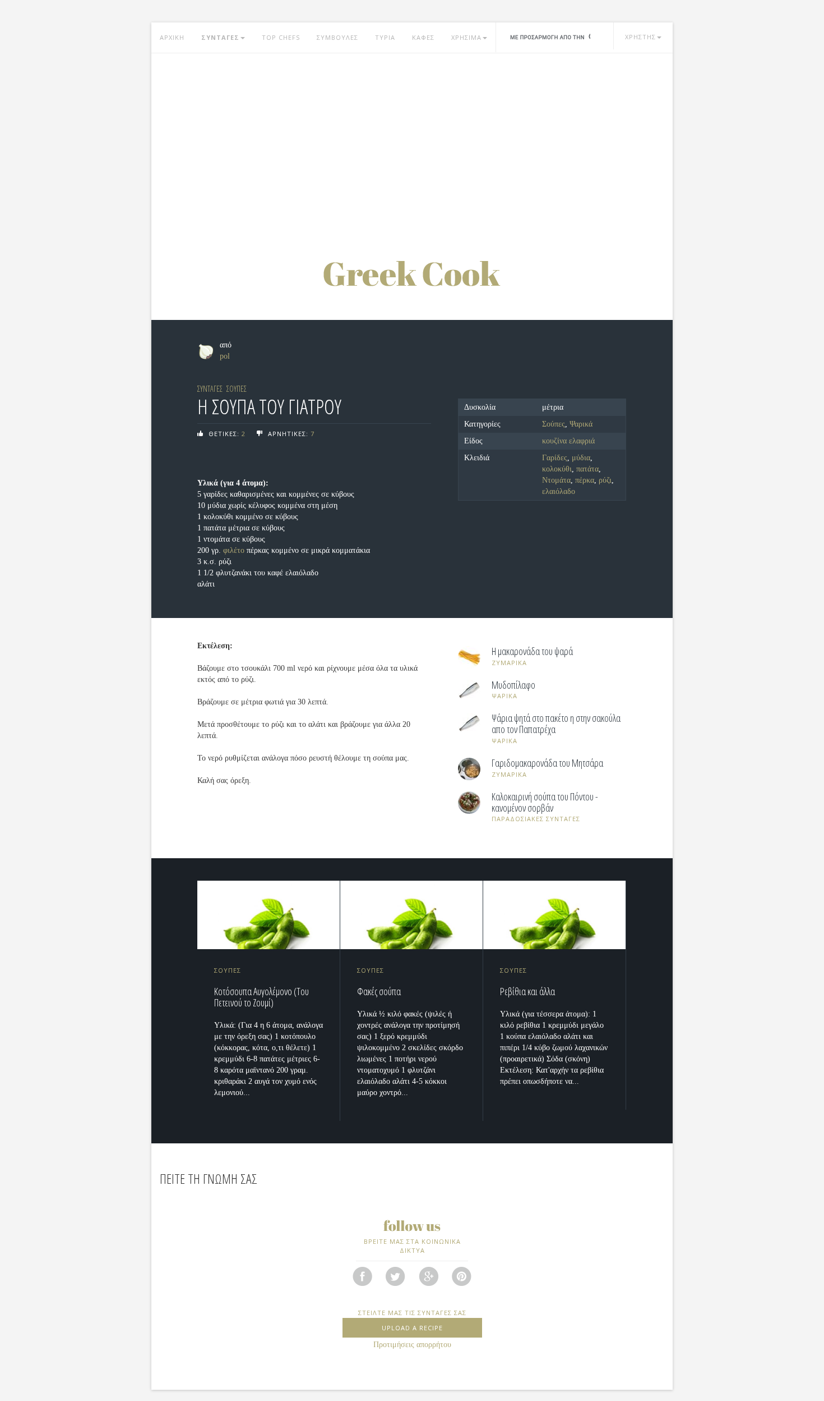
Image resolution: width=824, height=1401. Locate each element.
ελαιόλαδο (558, 491)
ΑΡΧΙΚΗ (172, 37)
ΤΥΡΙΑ (385, 37)
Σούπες (553, 424)
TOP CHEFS (281, 37)
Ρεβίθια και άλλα (527, 991)
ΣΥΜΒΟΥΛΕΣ (337, 37)
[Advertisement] (412, 143)
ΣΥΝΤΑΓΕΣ (220, 37)
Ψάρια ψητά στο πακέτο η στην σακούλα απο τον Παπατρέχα (556, 724)
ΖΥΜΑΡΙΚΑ (509, 662)
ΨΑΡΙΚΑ (504, 696)
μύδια (581, 458)
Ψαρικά (581, 424)
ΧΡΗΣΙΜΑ (466, 37)
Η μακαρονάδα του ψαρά (532, 651)
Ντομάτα (556, 480)
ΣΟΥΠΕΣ (236, 388)
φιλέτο (233, 550)
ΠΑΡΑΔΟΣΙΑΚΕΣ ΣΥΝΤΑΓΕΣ (536, 818)
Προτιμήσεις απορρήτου (412, 1344)
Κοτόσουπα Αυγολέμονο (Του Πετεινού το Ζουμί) (261, 997)
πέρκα (584, 480)
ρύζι (605, 480)
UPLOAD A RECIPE (412, 1328)
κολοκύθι (557, 469)
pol (225, 356)
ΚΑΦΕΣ (423, 37)
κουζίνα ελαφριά (568, 441)
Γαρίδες (554, 458)
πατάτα (587, 469)
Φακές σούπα (379, 991)
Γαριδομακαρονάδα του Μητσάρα (547, 763)
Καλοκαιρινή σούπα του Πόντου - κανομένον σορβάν (545, 802)
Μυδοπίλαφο (513, 685)
